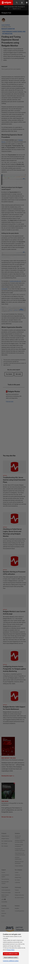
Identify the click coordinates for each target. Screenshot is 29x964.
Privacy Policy (10, 950)
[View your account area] (22, 2)
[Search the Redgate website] (16, 2)
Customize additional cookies (11, 961)
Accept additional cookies (11, 953)
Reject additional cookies (10, 957)
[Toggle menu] (27, 2)
